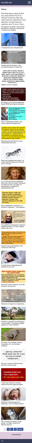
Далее (20, 429)
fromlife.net (6, 2)
